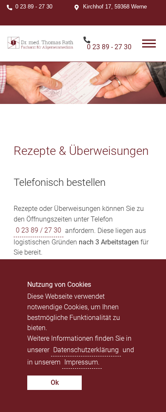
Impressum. (82, 362)
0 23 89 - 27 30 (33, 6)
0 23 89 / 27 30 (38, 230)
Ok (55, 382)
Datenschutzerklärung (86, 350)
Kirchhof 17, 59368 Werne (115, 6)
